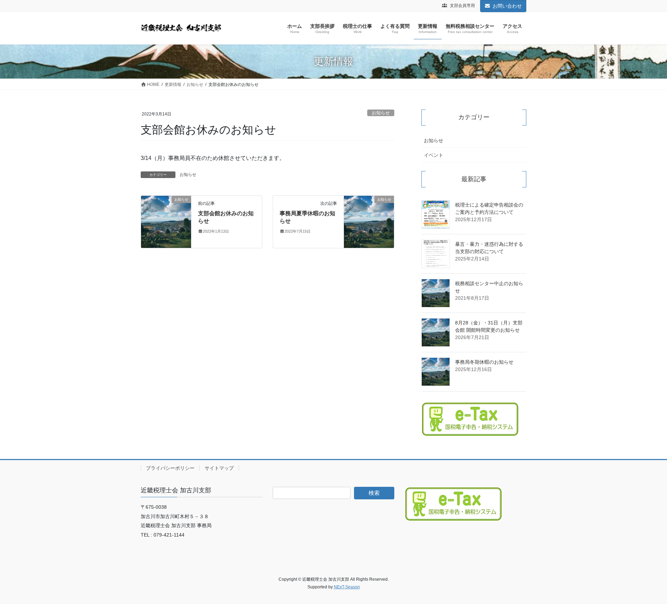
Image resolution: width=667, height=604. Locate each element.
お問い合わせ (507, 6)
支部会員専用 (462, 5)
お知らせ (381, 112)
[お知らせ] (166, 221)
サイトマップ (219, 468)
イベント (433, 155)
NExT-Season (347, 587)
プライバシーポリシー (170, 468)
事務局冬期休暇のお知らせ (484, 362)
